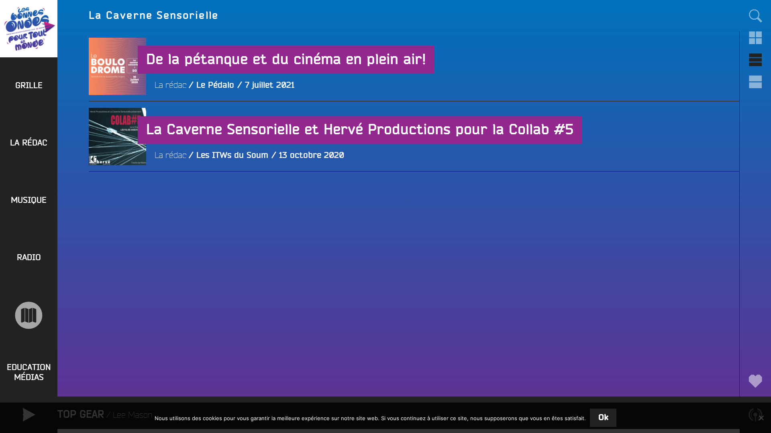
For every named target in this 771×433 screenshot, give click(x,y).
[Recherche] (755, 15)
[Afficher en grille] (755, 38)
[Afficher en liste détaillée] (755, 82)
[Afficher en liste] (755, 60)
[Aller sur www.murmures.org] (28, 315)
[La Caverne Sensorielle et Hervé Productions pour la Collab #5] (117, 194)
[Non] (761, 418)
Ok (603, 417)
